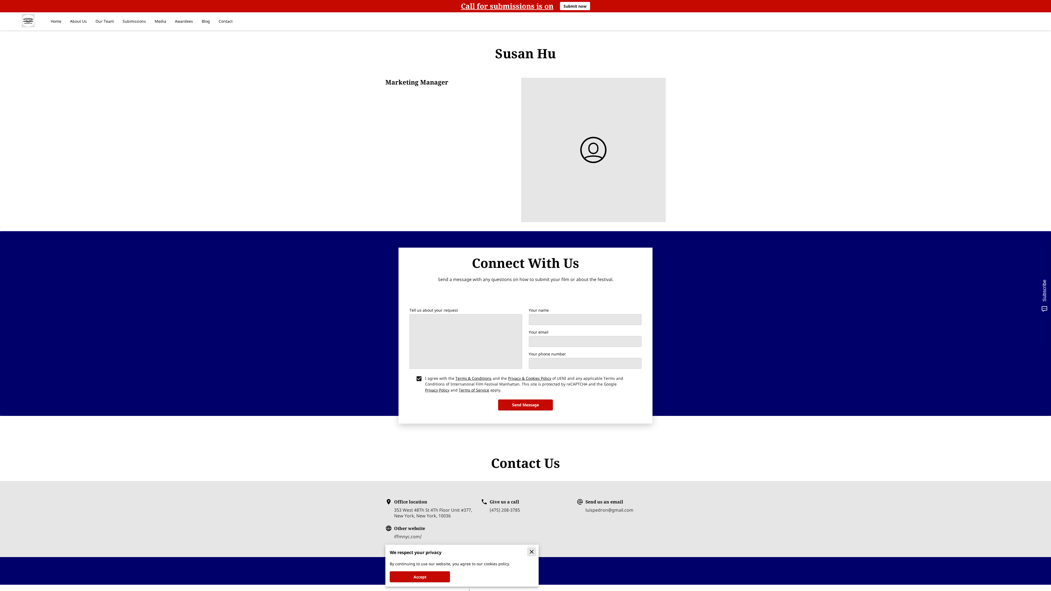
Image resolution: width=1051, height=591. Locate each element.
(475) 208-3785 (505, 510)
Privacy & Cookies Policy (529, 378)
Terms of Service (474, 390)
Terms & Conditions (473, 378)
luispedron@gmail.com (609, 510)
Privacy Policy (437, 390)
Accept (420, 577)
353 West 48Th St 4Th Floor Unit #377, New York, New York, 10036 (433, 512)
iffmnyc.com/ (408, 537)
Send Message (525, 404)
